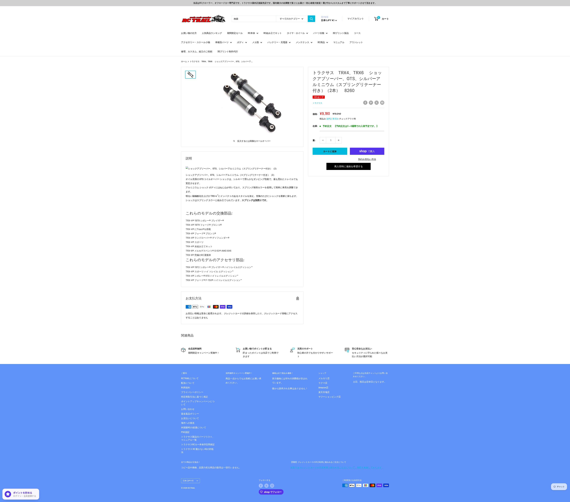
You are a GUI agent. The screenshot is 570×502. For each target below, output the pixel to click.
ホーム (184, 61)
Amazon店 (323, 387)
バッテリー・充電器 (277, 42)
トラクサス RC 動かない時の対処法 (197, 450)
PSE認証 (185, 432)
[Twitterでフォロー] (266, 486)
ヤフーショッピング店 (329, 396)
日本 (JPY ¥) (188, 480)
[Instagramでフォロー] (272, 486)
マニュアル (338, 42)
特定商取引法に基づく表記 (194, 396)
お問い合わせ (187, 409)
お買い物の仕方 (189, 33)
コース (357, 33)
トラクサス (317, 103)
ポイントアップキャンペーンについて (197, 403)
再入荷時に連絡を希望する (348, 166)
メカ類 (255, 42)
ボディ (240, 42)
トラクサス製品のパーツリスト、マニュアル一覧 (197, 438)
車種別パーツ (222, 42)
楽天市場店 (324, 392)
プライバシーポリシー (192, 392)
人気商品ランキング (212, 33)
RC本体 (251, 33)
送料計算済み (332, 118)
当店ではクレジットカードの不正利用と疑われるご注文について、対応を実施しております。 (337, 467)
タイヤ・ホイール (296, 33)
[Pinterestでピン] (371, 102)
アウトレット (356, 42)
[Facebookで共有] (365, 102)
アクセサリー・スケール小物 (195, 42)
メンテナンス (302, 42)
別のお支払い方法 (367, 159)
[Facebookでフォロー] (261, 486)
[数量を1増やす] (338, 140)
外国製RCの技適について (193, 427)
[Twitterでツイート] (377, 102)
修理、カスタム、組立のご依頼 (196, 51)
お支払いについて (190, 418)
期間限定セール (235, 33)
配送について (187, 383)
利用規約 (185, 387)
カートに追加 (330, 151)
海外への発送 (187, 422)
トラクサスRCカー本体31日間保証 (198, 444)
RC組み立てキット (272, 33)
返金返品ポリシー (190, 413)
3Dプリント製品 (341, 33)
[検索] (311, 18)
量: (314, 140)
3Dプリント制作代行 (227, 51)
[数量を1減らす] (323, 140)
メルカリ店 (324, 378)
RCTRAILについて (190, 378)
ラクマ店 (322, 383)
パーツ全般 (318, 33)
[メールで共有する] (382, 102)
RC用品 (321, 42)
